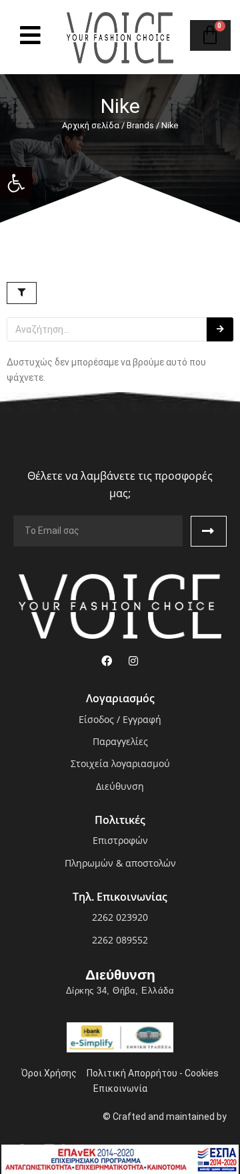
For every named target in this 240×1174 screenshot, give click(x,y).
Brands (140, 125)
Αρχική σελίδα (90, 125)
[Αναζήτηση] (220, 329)
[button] (16, 183)
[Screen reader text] (30, 35)
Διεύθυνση (120, 974)
